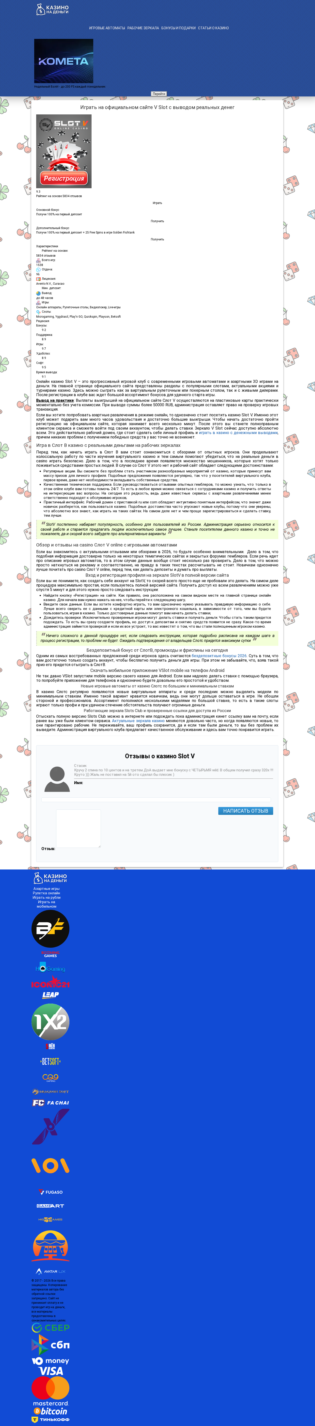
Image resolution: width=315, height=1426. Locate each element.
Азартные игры (46, 888)
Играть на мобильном (46, 904)
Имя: (78, 782)
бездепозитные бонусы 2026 (219, 655)
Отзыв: (48, 848)
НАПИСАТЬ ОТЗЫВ (245, 811)
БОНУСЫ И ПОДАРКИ (178, 28)
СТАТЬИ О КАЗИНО (213, 28)
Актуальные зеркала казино (138, 720)
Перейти (159, 94)
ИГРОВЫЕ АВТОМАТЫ (107, 28)
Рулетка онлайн (46, 893)
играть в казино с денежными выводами (238, 432)
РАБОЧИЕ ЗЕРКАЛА (143, 28)
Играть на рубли (46, 897)
